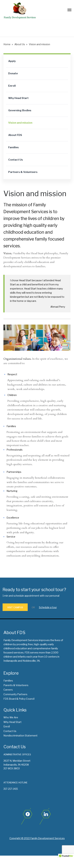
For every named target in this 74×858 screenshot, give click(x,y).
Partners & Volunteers (23, 172)
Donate (13, 73)
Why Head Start (18, 98)
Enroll (12, 85)
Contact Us (15, 159)
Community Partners (15, 694)
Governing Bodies (19, 110)
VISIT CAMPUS (15, 607)
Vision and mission (20, 122)
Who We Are (10, 717)
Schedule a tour (48, 607)
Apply (12, 61)
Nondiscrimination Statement (20, 735)
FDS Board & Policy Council (18, 698)
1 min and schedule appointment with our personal (31, 595)
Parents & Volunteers (15, 685)
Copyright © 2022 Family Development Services (37, 838)
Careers (8, 689)
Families (13, 147)
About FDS (15, 135)
